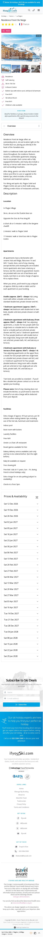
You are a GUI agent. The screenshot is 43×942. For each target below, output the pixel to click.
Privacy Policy (21, 804)
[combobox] (21, 126)
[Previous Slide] (3, 49)
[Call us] (34, 10)
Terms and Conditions (21, 807)
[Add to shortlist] (31, 933)
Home (21, 789)
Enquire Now (23, 847)
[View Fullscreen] (37, 497)
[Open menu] (38, 10)
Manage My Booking (21, 792)
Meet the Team (21, 798)
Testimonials (21, 801)
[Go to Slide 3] (26, 69)
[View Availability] (35, 933)
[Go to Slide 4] (36, 69)
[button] (21, 49)
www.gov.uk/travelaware (21, 897)
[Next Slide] (39, 49)
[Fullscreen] (38, 60)
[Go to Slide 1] (6, 69)
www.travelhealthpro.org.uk (22, 903)
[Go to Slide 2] (16, 69)
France (11, 16)
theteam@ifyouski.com (23, 856)
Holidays (3, 16)
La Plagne (19, 16)
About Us (21, 795)
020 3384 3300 (24, 851)
